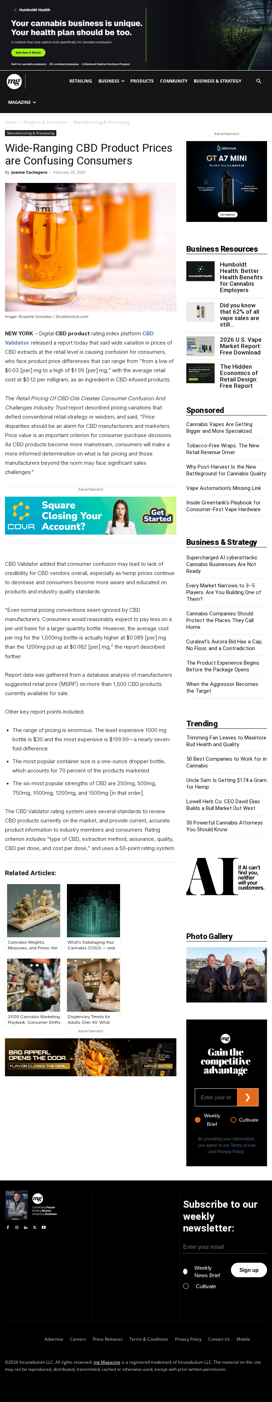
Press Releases (108, 1339)
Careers (78, 1339)
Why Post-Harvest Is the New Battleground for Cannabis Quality (226, 470)
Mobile (243, 1339)
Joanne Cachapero (29, 172)
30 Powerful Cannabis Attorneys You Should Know (224, 826)
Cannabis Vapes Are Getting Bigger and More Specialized (219, 427)
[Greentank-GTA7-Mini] (226, 220)
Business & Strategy (217, 81)
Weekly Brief (212, 1120)
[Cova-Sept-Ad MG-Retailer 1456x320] (90, 515)
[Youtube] (43, 1227)
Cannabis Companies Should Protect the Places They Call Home (220, 620)
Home (11, 122)
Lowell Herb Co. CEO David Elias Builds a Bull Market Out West (223, 804)
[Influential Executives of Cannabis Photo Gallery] (226, 974)
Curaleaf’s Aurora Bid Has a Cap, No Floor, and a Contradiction (224, 645)
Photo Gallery (209, 936)
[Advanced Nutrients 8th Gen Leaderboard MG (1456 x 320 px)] (90, 1057)
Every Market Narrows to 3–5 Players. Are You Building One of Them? (223, 592)
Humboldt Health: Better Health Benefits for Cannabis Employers (241, 277)
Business (108, 81)
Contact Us (219, 1339)
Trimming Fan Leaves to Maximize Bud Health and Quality (226, 741)
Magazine (19, 102)
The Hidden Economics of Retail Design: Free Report (239, 376)
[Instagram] (16, 1227)
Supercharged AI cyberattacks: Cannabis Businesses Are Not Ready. (222, 564)
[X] (34, 1227)
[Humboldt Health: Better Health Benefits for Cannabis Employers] (200, 271)
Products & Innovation (45, 122)
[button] (258, 81)
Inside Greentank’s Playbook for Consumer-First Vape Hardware (223, 506)
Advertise (54, 1339)
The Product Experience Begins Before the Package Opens (222, 666)
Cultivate (249, 1120)
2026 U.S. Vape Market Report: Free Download (241, 346)
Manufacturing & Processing (30, 132)
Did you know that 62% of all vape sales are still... (239, 315)
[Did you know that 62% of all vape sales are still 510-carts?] (200, 312)
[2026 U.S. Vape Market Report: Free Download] (200, 346)
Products (142, 81)
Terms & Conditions (148, 1339)
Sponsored (205, 410)
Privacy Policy (230, 1151)
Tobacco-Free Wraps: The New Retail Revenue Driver (222, 449)
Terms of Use (243, 1145)
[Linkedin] (25, 1227)
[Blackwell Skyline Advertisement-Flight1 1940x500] (136, 35)
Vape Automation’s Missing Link (223, 488)
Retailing (80, 81)
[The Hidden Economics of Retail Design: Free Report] (200, 373)
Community (173, 81)
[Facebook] (7, 1227)
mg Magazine (107, 1362)
